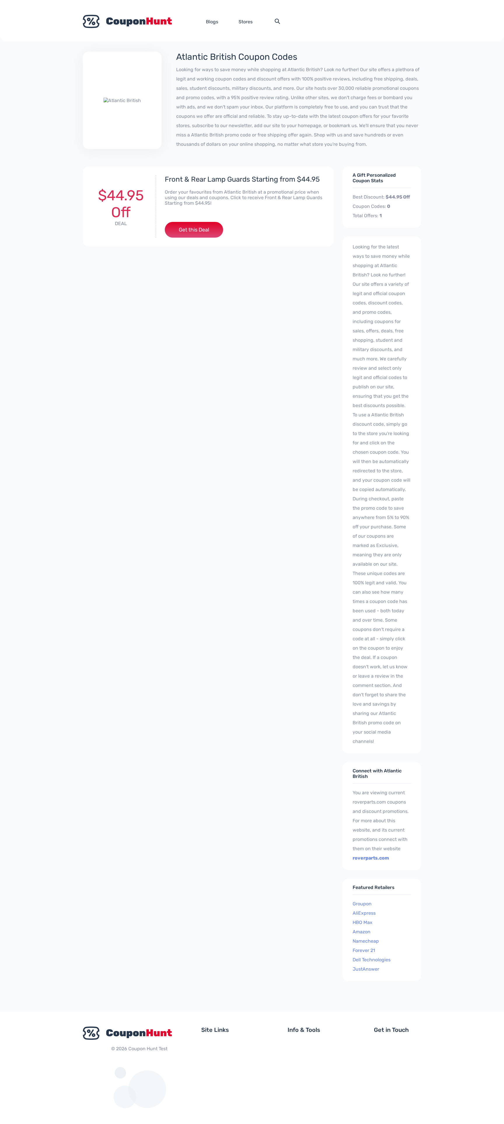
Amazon (361, 931)
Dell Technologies (372, 959)
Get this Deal (194, 230)
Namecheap (366, 941)
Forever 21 (364, 950)
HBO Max (362, 922)
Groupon (362, 903)
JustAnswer (366, 969)
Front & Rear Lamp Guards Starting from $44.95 (242, 179)
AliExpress (364, 913)
